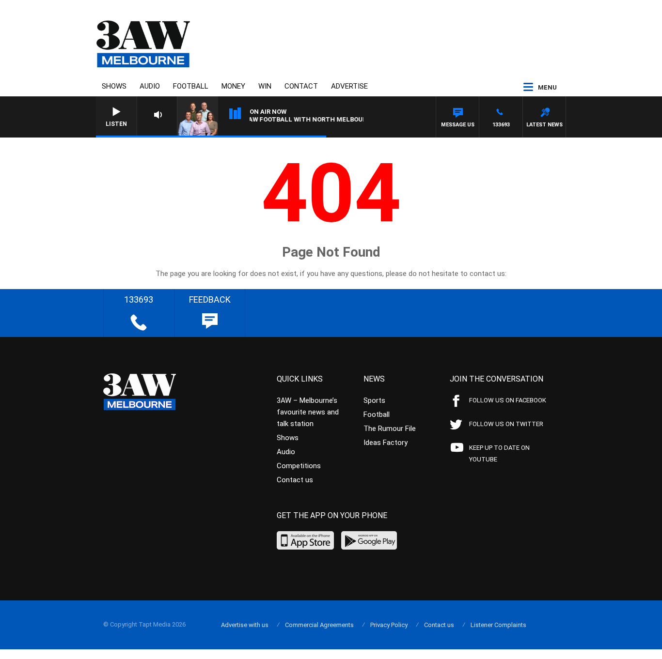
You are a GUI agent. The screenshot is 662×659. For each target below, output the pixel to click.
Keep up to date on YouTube (499, 453)
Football (190, 86)
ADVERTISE (349, 86)
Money (233, 86)
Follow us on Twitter (506, 424)
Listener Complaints (498, 624)
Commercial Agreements (319, 624)
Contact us (295, 479)
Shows (114, 86)
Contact (301, 86)
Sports (374, 400)
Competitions (299, 465)
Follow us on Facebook (507, 400)
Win (264, 86)
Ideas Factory (385, 442)
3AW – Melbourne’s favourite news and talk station (308, 412)
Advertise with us (244, 624)
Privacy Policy (389, 624)
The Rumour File (389, 428)
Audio (150, 86)
